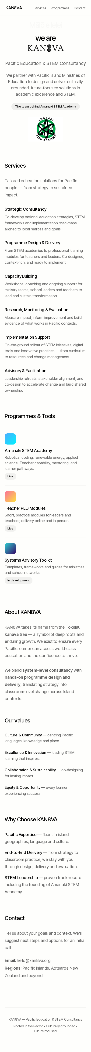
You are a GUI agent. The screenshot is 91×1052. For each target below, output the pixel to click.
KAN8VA (14, 7)
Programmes (60, 8)
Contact (79, 8)
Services (40, 8)
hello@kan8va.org (33, 960)
